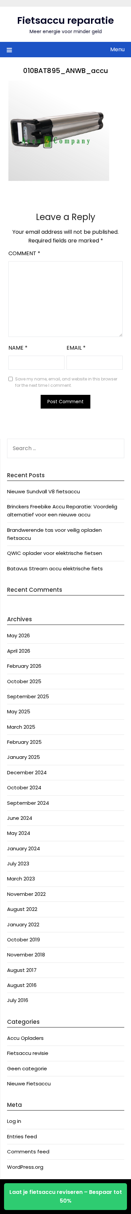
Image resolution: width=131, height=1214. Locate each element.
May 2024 (18, 833)
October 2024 (24, 787)
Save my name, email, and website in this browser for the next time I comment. (66, 382)
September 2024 (28, 802)
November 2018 (26, 954)
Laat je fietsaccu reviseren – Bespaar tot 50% (65, 1196)
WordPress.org (25, 1166)
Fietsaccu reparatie (65, 20)
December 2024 (27, 772)
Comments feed (28, 1151)
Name (18, 348)
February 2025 (24, 741)
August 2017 (22, 970)
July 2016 (17, 1000)
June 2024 (19, 818)
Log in (14, 1121)
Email (76, 348)
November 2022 (26, 894)
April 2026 (18, 650)
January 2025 (23, 757)
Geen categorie (27, 1068)
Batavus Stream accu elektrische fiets (55, 568)
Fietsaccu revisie (27, 1053)
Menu (117, 49)
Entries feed (22, 1136)
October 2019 (23, 939)
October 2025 (24, 681)
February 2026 (24, 665)
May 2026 (18, 635)
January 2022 (23, 924)
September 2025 (28, 696)
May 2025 (18, 711)
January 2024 (23, 848)
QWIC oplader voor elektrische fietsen (54, 553)
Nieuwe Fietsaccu (29, 1083)
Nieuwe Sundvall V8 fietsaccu (43, 491)
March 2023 (21, 878)
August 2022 (22, 909)
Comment (24, 253)
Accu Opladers (25, 1038)
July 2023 (18, 863)
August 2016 (22, 985)
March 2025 (21, 726)
